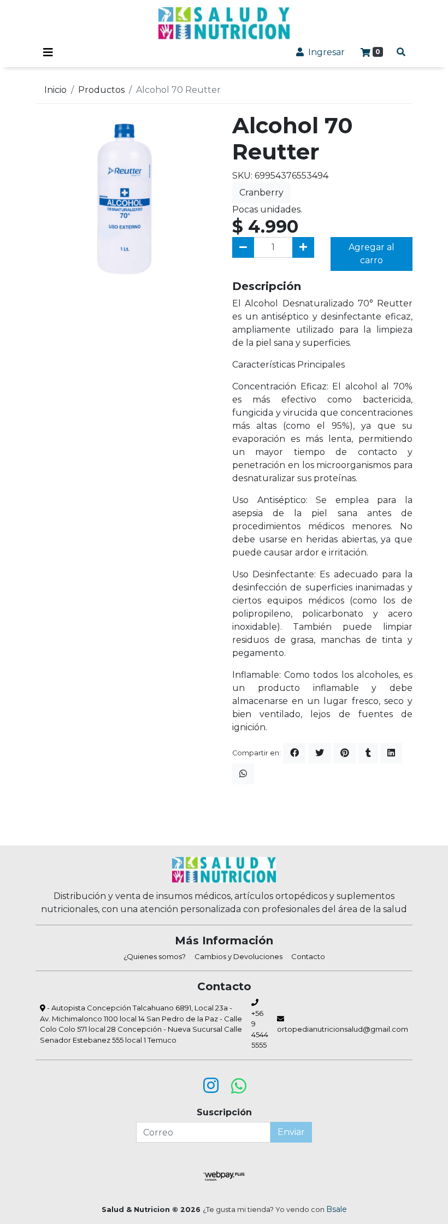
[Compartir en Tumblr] (368, 753)
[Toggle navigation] (48, 52)
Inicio (55, 90)
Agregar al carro (371, 253)
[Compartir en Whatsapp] (243, 774)
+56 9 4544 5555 (259, 1029)
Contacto (308, 956)
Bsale (336, 1209)
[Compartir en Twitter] (319, 753)
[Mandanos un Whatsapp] (239, 1086)
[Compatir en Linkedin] (391, 753)
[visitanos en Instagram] (211, 1086)
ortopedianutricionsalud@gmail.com (342, 1029)
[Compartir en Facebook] (294, 753)
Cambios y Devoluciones (238, 956)
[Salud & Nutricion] (224, 23)
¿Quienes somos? (154, 956)
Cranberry (261, 192)
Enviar (291, 1132)
